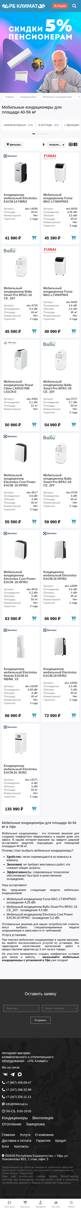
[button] (37, 90)
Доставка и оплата (16, 1141)
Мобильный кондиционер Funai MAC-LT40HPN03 (57, 198)
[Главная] (23, 6)
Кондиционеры (15, 1118)
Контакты (21, 1146)
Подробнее (26, 1173)
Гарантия (43, 1141)
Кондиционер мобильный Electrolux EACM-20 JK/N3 (20, 769)
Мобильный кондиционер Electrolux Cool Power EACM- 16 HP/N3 (20, 480)
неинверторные (18, 124)
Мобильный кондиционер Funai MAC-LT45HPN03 (57, 292)
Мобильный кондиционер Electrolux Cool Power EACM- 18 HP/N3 (20, 577)
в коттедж (48, 124)
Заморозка (35, 1124)
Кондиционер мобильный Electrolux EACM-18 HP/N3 (60, 672)
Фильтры (15, 144)
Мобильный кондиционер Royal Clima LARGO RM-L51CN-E (18, 386)
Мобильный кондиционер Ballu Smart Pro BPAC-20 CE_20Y (57, 480)
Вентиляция (42, 1118)
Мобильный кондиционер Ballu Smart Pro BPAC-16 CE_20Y (18, 293)
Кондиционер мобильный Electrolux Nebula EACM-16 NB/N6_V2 (20, 674)
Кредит (60, 1141)
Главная (8, 1135)
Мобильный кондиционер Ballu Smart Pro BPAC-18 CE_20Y (57, 386)
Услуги (25, 1135)
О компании (44, 1135)
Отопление (11, 1124)
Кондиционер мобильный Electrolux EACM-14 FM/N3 (20, 198)
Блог (5, 1146)
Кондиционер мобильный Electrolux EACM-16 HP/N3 (60, 575)
